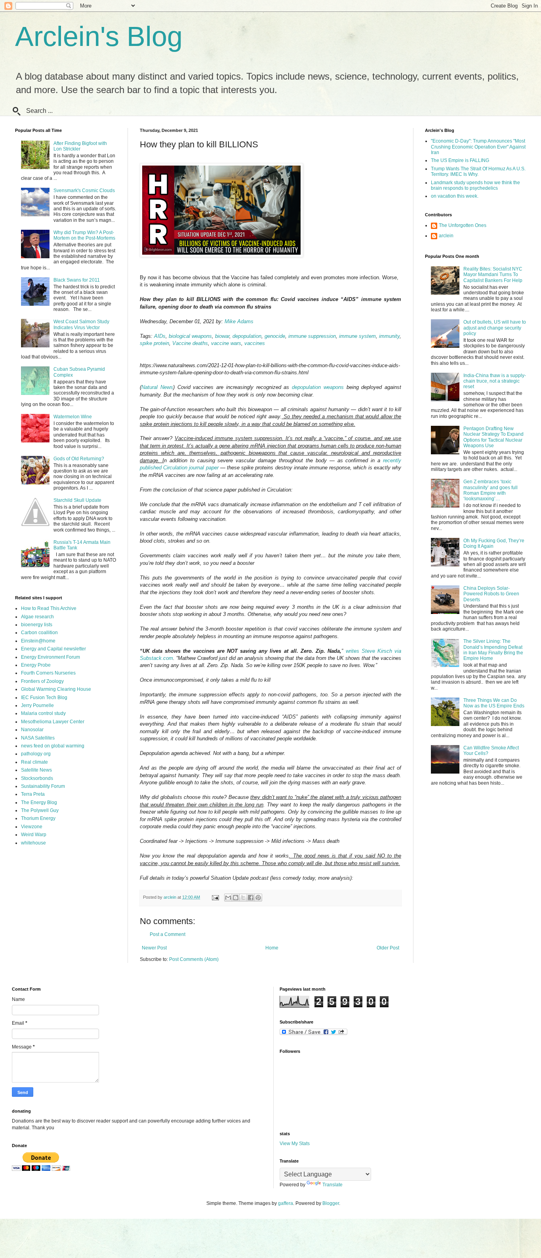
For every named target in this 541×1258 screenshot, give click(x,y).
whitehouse (33, 843)
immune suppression (312, 336)
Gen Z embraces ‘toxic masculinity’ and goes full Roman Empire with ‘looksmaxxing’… (490, 490)
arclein (446, 235)
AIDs (160, 336)
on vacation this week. (454, 196)
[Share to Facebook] (251, 898)
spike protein (154, 343)
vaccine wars (226, 343)
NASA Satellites (38, 738)
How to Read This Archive (48, 608)
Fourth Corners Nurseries (48, 673)
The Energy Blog (39, 802)
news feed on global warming (52, 746)
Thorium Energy (38, 818)
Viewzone (31, 826)
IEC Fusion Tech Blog (44, 697)
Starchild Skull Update (77, 500)
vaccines (254, 343)
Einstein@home (38, 641)
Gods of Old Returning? (78, 458)
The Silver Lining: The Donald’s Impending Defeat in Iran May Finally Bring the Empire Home (493, 650)
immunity (389, 336)
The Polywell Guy (40, 810)
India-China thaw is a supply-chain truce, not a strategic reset (494, 381)
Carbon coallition (39, 632)
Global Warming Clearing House (56, 689)
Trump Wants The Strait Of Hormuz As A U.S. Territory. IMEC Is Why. (478, 171)
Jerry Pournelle (37, 705)
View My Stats (295, 1143)
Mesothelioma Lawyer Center (52, 721)
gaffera (285, 1203)
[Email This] (228, 898)
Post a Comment (167, 934)
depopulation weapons (318, 387)
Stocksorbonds (37, 778)
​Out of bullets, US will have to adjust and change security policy (494, 327)
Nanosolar (32, 729)
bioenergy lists (36, 624)
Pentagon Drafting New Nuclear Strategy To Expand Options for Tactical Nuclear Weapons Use (493, 437)
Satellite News (36, 770)
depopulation (246, 336)
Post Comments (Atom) (194, 959)
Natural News (157, 387)
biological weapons (190, 336)
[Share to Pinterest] (258, 898)
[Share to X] (243, 898)
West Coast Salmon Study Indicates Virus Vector (81, 324)
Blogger (330, 1203)
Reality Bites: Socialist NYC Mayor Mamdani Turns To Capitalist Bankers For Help (492, 274)
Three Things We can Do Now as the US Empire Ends (493, 703)
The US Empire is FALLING (460, 160)
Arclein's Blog (99, 36)
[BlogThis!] (236, 898)
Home (271, 948)
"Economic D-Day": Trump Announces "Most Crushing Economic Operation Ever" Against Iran (478, 146)
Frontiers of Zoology (42, 681)
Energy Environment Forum (50, 657)
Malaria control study (43, 713)
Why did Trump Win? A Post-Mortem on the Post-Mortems (84, 235)
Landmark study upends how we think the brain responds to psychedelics (475, 185)
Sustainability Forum (43, 786)
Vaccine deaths (190, 343)
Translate (332, 1184)
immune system (357, 336)
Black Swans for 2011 (76, 280)
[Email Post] (215, 897)
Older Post (388, 948)
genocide (275, 336)
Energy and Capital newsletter (53, 649)
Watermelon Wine (72, 416)
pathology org (36, 754)
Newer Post (154, 948)
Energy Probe (36, 665)
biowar (222, 336)
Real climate (34, 762)
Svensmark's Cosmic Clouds (84, 190)
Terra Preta (33, 794)
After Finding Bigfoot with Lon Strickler (80, 146)
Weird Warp (33, 834)
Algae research (37, 616)
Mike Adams (239, 321)
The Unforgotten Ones (462, 225)
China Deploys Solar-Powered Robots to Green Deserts (491, 593)
